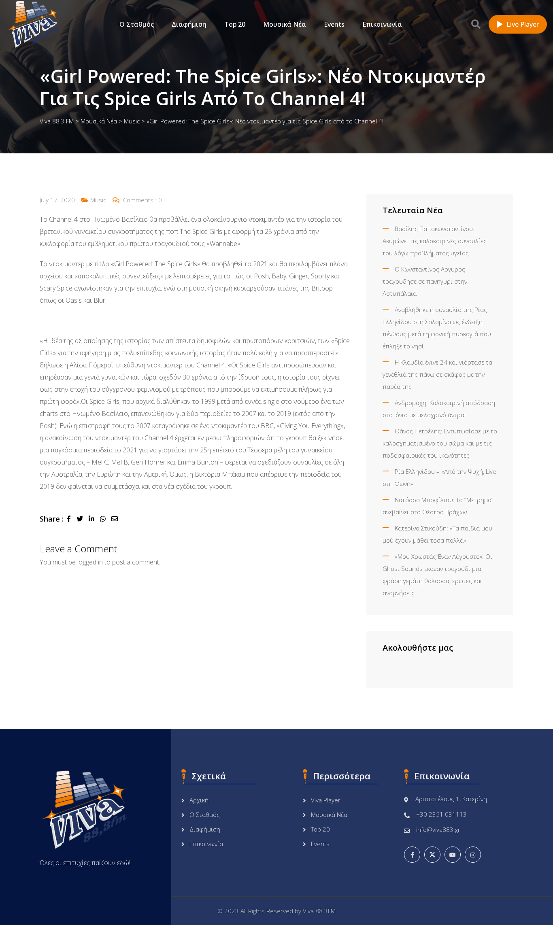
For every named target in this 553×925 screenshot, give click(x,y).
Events (334, 24)
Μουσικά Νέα (284, 24)
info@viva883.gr (438, 829)
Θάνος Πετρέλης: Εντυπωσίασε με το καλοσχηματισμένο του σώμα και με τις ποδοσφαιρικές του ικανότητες (440, 443)
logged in (90, 562)
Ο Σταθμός (136, 24)
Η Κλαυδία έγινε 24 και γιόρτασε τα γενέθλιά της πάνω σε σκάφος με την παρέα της (437, 374)
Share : (52, 519)
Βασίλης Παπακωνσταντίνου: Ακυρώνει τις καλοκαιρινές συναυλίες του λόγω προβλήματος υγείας (435, 241)
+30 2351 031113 (441, 814)
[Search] (476, 23)
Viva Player (325, 800)
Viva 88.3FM (319, 911)
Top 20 (234, 24)
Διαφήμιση (189, 24)
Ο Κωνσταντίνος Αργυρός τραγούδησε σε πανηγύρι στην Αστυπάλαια (425, 281)
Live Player (522, 24)
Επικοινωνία (382, 24)
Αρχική (198, 800)
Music (98, 200)
